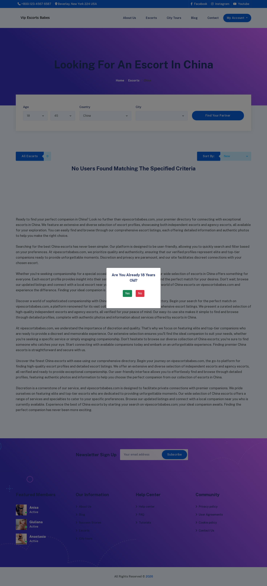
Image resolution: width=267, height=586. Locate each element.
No (140, 293)
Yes (127, 293)
